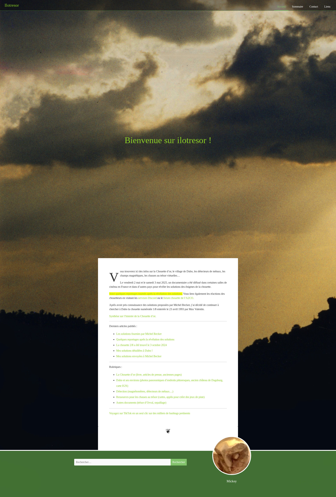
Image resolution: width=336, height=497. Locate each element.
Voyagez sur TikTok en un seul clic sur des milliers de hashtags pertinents (149, 413)
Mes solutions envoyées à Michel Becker (138, 356)
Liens (327, 6)
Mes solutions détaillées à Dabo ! (134, 350)
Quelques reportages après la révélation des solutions (145, 339)
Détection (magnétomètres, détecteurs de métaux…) (144, 391)
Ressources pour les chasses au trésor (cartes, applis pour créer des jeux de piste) (160, 397)
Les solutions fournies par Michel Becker (139, 333)
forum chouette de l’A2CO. (178, 297)
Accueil (281, 6)
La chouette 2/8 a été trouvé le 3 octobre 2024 (141, 345)
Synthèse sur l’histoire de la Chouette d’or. (132, 316)
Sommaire (297, 6)
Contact (313, 6)
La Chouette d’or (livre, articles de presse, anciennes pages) (149, 374)
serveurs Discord (147, 297)
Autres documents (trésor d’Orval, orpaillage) (141, 402)
